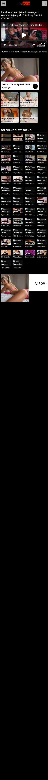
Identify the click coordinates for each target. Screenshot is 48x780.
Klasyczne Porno (39, 51)
